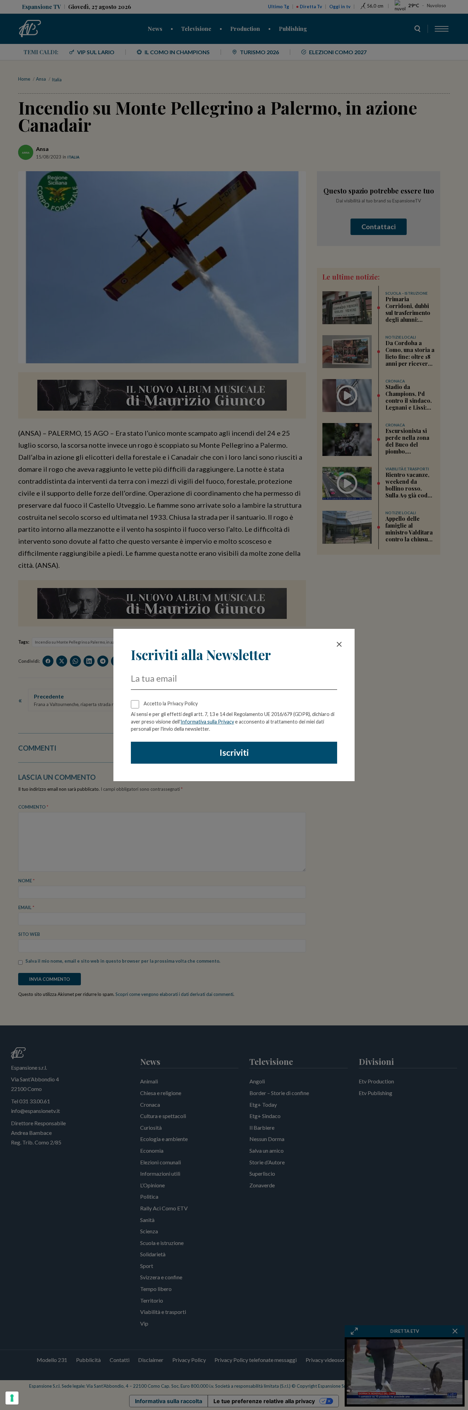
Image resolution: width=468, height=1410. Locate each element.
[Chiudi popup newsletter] (339, 644)
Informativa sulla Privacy (207, 722)
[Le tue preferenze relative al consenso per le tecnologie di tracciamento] (12, 1398)
